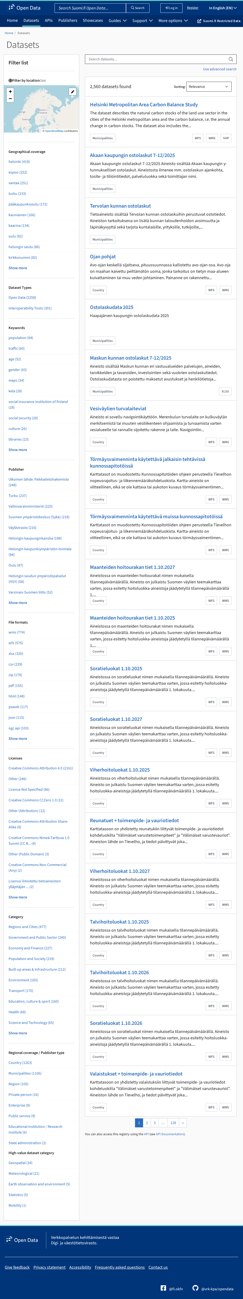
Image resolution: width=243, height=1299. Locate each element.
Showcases (93, 20)
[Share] (227, 5)
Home (12, 20)
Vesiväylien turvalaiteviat (118, 408)
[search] (231, 59)
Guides (115, 21)
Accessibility (80, 1267)
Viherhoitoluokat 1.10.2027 (120, 871)
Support (140, 21)
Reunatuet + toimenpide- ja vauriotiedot (134, 820)
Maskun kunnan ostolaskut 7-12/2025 (130, 358)
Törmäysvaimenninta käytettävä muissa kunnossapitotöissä (156, 516)
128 (173, 1122)
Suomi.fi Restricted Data (221, 21)
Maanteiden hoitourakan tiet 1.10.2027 (132, 567)
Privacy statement (49, 1267)
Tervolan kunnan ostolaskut (120, 206)
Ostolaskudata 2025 (111, 307)
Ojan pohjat (103, 256)
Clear (43, 80)
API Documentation (170, 1134)
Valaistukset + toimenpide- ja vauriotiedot (136, 1074)
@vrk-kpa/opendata (217, 1289)
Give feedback (17, 1267)
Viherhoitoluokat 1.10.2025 (120, 770)
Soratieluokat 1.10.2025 (116, 668)
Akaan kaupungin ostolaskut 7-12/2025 (132, 155)
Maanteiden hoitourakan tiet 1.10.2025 (132, 618)
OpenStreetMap (54, 131)
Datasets (31, 20)
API (146, 1134)
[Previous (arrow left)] (8, 649)
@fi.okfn (175, 1289)
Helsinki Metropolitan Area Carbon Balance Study (144, 104)
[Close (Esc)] (238, 5)
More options (171, 21)
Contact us (158, 1267)
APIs (49, 20)
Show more (18, 268)
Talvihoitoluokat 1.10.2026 (119, 972)
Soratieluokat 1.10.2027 (116, 719)
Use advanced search (220, 69)
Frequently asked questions (120, 1267)
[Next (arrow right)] (234, 649)
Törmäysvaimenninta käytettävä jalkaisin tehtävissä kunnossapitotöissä (147, 462)
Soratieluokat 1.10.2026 (116, 1023)
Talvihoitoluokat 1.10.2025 (119, 922)
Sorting (179, 87)
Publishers (67, 20)
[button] (10, 91)
